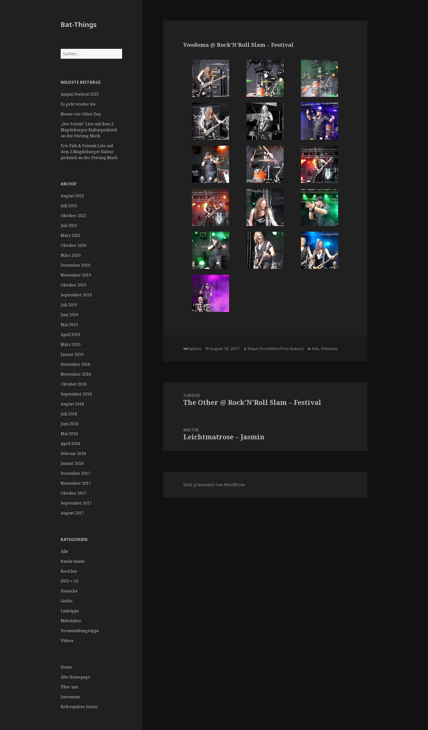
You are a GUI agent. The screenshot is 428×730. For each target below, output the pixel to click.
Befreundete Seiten (79, 706)
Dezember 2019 (75, 265)
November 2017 (76, 483)
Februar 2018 (73, 453)
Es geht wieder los (78, 104)
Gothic (67, 601)
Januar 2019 (72, 354)
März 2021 (70, 235)
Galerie (194, 348)
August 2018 (72, 404)
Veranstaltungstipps (80, 630)
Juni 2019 (69, 314)
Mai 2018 (69, 433)
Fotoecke (69, 591)
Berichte (69, 571)
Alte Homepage (75, 677)
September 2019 (76, 295)
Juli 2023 (69, 205)
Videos (67, 640)
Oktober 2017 (73, 493)
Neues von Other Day (81, 114)
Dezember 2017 (75, 473)
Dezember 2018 (75, 364)
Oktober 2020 (73, 245)
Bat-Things (79, 24)
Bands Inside (73, 561)
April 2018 (70, 443)
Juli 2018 (69, 414)
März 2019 (70, 344)
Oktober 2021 (73, 215)
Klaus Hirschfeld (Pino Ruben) (275, 348)
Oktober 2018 (73, 384)
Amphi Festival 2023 (80, 94)
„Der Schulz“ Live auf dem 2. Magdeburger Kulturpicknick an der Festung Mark (89, 130)
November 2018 (76, 374)
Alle (64, 551)
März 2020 (70, 255)
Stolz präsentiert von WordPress (214, 484)
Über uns (69, 687)
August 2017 (72, 513)
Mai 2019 (69, 324)
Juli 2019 (69, 305)
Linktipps (70, 611)
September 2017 (76, 503)
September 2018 (76, 394)
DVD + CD (70, 581)
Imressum (70, 697)
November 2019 (76, 275)
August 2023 (72, 195)
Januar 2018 (72, 463)
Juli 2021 (69, 225)
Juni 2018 (69, 423)
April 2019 (70, 334)
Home (66, 667)
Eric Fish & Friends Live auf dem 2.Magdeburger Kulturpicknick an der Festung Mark (89, 151)
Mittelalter (71, 620)
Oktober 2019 (73, 285)
